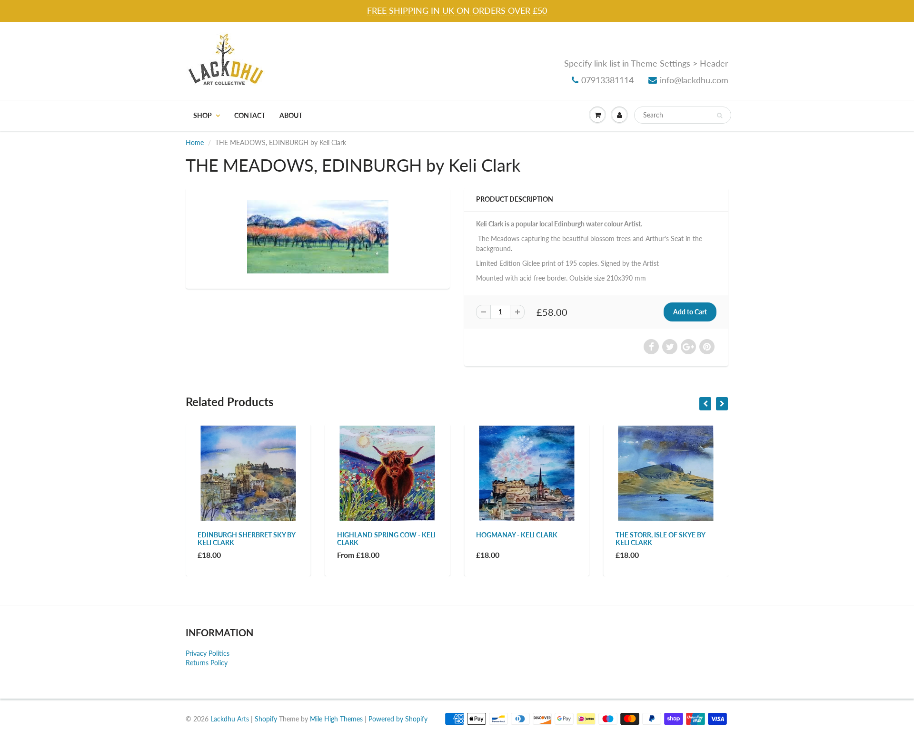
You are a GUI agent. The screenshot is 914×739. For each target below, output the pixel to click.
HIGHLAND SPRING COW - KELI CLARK (386, 538)
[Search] (719, 115)
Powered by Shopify (397, 719)
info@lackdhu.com (694, 80)
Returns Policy (207, 663)
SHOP (202, 115)
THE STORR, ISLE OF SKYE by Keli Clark (660, 538)
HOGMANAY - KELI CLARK (516, 535)
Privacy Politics (207, 653)
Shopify (266, 719)
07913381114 (607, 80)
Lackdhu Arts (229, 719)
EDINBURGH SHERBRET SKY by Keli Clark (246, 538)
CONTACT (249, 115)
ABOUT (290, 115)
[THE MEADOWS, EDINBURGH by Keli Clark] (318, 237)
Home (195, 142)
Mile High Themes (336, 719)
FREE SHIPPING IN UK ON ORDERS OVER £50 (457, 10)
